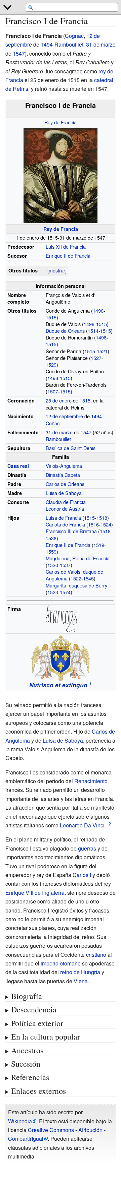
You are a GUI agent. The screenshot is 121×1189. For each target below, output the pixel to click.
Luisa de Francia (63, 517)
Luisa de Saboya (64, 492)
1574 (65, 592)
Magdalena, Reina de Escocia (78, 558)
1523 (52, 592)
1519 (98, 544)
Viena (81, 981)
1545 (88, 578)
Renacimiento (91, 781)
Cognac (74, 36)
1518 (101, 517)
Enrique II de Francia (68, 255)
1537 (65, 564)
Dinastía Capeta (63, 474)
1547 (19, 53)
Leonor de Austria (65, 508)
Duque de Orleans (65, 330)
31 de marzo (101, 44)
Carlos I (82, 875)
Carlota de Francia (65, 524)
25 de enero (59, 400)
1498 (89, 323)
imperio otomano (61, 963)
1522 (76, 578)
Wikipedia (20, 1121)
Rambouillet (68, 44)
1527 (96, 357)
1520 (52, 564)
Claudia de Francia (66, 501)
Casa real (18, 465)
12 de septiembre (64, 416)
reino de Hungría (80, 972)
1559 (51, 551)
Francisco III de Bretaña (71, 531)
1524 (105, 524)
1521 (102, 351)
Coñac (52, 423)
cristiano (96, 954)
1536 (51, 538)
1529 (51, 364)
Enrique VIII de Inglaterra (35, 892)
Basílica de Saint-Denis (70, 447)
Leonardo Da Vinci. (83, 825)
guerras (87, 848)
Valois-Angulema (64, 465)
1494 (47, 44)
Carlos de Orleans (65, 483)
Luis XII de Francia (66, 246)
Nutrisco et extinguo (58, 685)
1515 (51, 317)
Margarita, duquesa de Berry (76, 585)
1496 (98, 310)
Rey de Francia (60, 122)
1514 (93, 330)
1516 (93, 524)
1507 (52, 391)
